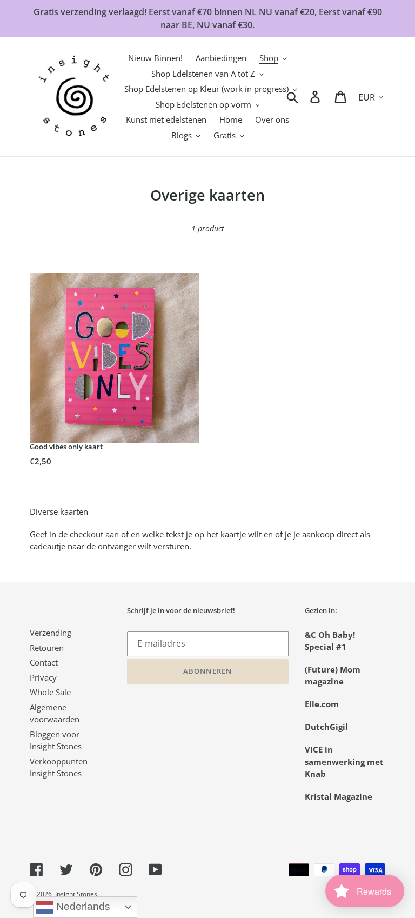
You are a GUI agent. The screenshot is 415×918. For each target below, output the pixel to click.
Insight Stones (76, 894)
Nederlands (81, 906)
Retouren (47, 647)
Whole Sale (50, 692)
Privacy (43, 677)
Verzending (50, 632)
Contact (44, 662)
